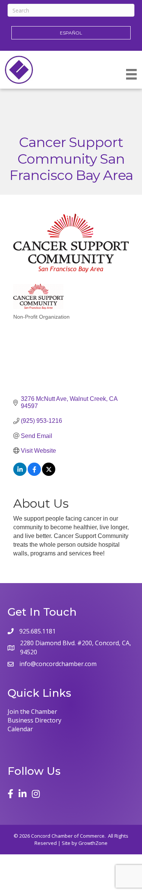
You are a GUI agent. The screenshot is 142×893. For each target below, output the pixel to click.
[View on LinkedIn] (20, 474)
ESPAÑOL (71, 33)
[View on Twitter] (48, 474)
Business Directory (34, 720)
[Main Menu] (131, 74)
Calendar (20, 729)
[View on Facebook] (34, 474)
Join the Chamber (32, 711)
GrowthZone (93, 843)
